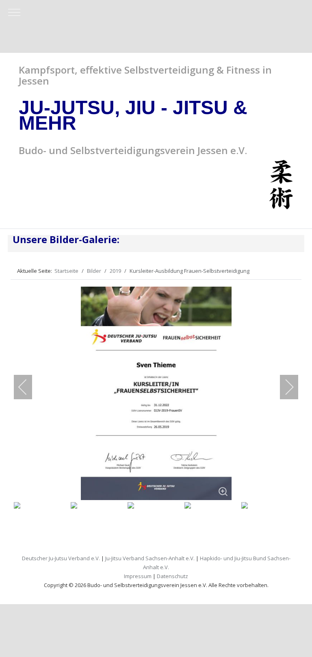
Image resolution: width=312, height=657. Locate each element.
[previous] (28, 387)
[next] (284, 387)
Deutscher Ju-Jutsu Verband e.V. (61, 558)
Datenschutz (172, 576)
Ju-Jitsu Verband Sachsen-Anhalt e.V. (150, 558)
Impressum (138, 576)
